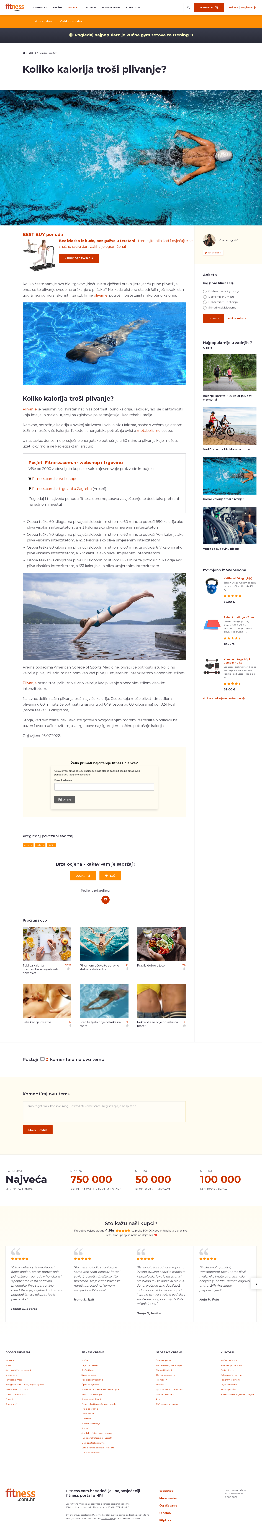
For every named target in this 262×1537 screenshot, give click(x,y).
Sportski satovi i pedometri (169, 1389)
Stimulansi (11, 1404)
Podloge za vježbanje (92, 1379)
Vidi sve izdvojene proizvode (222, 698)
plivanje (100, 295)
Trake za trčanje (89, 1408)
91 (127, 965)
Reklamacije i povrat (231, 1375)
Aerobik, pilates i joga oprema (96, 1433)
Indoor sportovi (42, 21)
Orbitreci (86, 1418)
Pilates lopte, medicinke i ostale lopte (100, 1389)
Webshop (166, 1490)
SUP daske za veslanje (167, 1404)
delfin (51, 845)
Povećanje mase (14, 1379)
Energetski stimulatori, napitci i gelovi (25, 1384)
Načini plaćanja (229, 1360)
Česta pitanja (227, 1370)
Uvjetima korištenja (102, 1514)
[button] (256, 1283)
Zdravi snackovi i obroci (18, 1394)
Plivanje (30, 409)
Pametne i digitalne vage (169, 1365)
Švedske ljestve (163, 1360)
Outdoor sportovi (71, 21)
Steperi (85, 1428)
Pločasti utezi (88, 1370)
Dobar (81, 875)
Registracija (248, 7)
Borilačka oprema (165, 1375)
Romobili (161, 1384)
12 (70, 1022)
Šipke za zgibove (90, 1384)
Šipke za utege (88, 1375)
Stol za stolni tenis (165, 1394)
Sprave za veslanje (90, 1423)
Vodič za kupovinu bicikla (221, 549)
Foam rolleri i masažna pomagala (98, 1404)
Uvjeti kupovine (229, 1384)
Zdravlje (89, 7)
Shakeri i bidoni (164, 1370)
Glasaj (214, 318)
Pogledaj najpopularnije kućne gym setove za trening (132, 34)
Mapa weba (168, 1498)
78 (184, 965)
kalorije (40, 845)
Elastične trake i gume (92, 1442)
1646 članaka (215, 252)
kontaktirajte (108, 1518)
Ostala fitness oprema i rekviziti (97, 1447)
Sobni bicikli (87, 1413)
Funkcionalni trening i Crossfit (96, 1437)
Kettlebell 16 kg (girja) (238, 578)
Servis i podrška (229, 1389)
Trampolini (162, 1379)
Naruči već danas (78, 258)
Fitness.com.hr (15, 7)
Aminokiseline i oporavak (18, 1370)
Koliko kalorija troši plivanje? (223, 499)
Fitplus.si (165, 1520)
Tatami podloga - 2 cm (239, 617)
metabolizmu (149, 430)
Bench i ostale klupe (91, 1394)
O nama (165, 1513)
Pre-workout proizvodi (17, 1389)
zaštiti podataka (127, 1514)
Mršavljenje (111, 7)
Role (158, 1399)
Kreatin (9, 1365)
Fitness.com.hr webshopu (55, 479)
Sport (72, 7)
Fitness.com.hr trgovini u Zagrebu (62, 489)
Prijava (233, 7)
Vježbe (58, 7)
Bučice (84, 1360)
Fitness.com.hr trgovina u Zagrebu (238, 1394)
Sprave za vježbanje (91, 1399)
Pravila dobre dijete (151, 965)
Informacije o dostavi (231, 1365)
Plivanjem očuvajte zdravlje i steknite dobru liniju (100, 967)
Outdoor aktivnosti (91, 1452)
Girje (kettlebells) (89, 1365)
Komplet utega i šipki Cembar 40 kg (237, 661)
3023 (68, 965)
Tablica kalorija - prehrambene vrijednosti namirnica (40, 969)
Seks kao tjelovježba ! (38, 1022)
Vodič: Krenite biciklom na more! (226, 449)
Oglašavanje (168, 1505)
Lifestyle (133, 7)
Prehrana (40, 7)
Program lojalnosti (230, 1379)
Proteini (10, 1360)
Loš (112, 875)
